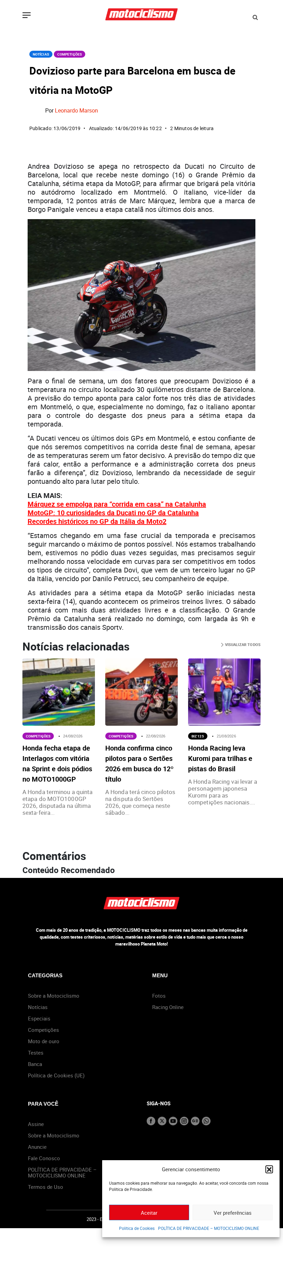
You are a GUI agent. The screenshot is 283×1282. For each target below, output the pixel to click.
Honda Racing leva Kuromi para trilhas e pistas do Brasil (220, 758)
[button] (269, 1169)
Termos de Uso (45, 1186)
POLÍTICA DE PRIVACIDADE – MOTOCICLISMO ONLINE (208, 1228)
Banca (35, 1063)
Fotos (159, 995)
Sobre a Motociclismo (53, 995)
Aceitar (149, 1212)
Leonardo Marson (76, 110)
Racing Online (168, 1007)
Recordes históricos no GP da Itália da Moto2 (97, 521)
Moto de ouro (43, 1041)
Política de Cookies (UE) (56, 1075)
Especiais (39, 1018)
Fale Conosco (44, 1158)
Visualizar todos (242, 644)
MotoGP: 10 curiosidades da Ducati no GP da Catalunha (113, 512)
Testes (35, 1052)
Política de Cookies (137, 1228)
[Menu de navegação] (26, 15)
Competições (69, 54)
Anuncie (37, 1146)
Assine (36, 1123)
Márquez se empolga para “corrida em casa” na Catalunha (117, 504)
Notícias (41, 54)
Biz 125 (198, 736)
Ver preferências (233, 1212)
